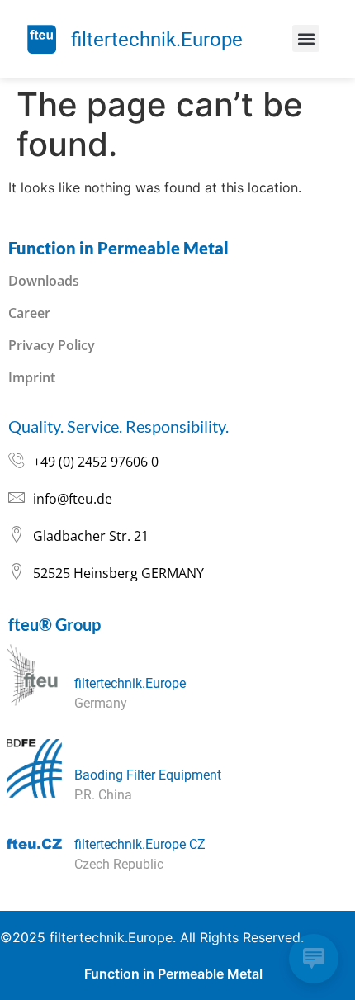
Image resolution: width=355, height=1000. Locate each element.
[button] (306, 38)
